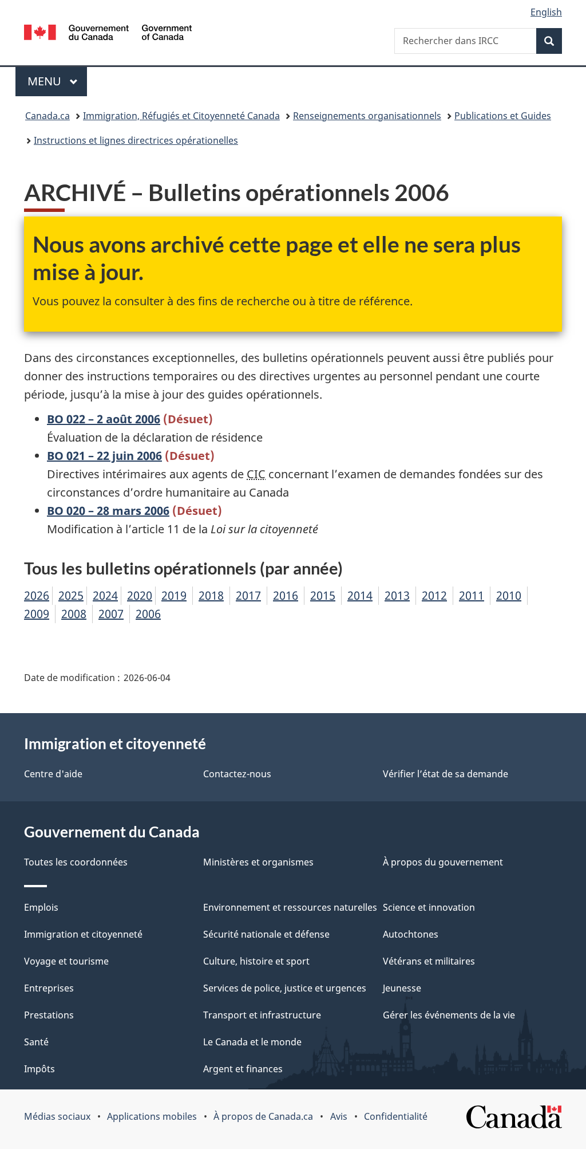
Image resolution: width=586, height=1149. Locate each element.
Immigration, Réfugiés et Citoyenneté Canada (181, 115)
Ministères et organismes (258, 862)
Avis (338, 1116)
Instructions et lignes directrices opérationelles (136, 140)
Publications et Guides (502, 115)
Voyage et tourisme (66, 961)
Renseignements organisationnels (367, 115)
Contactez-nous (237, 774)
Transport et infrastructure (262, 1015)
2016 (285, 595)
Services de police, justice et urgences (284, 988)
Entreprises (49, 988)
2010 (508, 595)
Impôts (39, 1069)
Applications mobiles (152, 1116)
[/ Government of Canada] (108, 34)
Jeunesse (402, 988)
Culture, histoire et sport (256, 961)
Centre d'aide (53, 774)
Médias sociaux (57, 1116)
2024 (105, 595)
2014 (360, 595)
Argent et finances (243, 1069)
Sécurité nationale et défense (266, 934)
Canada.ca (47, 115)
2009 (36, 613)
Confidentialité (395, 1116)
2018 (211, 595)
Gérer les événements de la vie (449, 1015)
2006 (148, 613)
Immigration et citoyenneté (83, 934)
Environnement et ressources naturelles (290, 907)
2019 (174, 595)
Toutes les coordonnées (76, 862)
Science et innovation (429, 907)
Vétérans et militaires (429, 961)
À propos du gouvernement (443, 862)
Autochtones (410, 934)
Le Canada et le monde (252, 1042)
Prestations (49, 1015)
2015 (322, 595)
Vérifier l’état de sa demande (445, 774)
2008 (73, 613)
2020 (139, 595)
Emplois (41, 907)
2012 (434, 595)
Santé (36, 1042)
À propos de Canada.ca (263, 1116)
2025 (71, 595)
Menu (57, 81)
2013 (397, 595)
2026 (36, 595)
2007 (111, 613)
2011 (471, 595)
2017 (248, 595)
